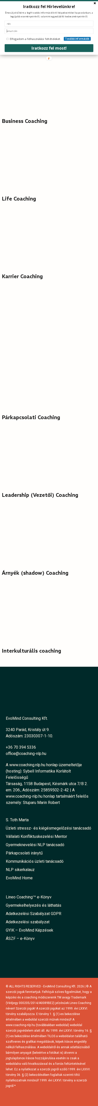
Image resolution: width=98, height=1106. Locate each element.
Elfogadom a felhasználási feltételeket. (35, 39)
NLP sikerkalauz (20, 869)
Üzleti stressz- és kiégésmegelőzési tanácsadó (48, 828)
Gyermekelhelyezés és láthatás (33, 905)
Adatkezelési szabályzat (28, 922)
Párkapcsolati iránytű (24, 853)
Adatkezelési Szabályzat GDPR (33, 913)
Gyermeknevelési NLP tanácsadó (35, 844)
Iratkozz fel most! (49, 48)
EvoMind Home (19, 878)
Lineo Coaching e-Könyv (29, 897)
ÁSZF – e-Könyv (20, 938)
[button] (49, 7)
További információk (77, 38)
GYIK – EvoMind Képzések (29, 930)
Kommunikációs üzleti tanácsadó (35, 861)
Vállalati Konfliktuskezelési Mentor (36, 836)
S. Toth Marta (17, 820)
